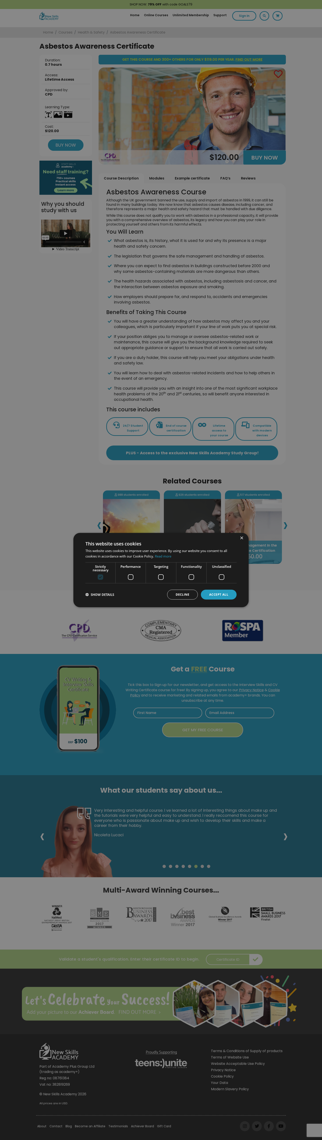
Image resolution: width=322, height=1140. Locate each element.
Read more (163, 556)
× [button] (241, 538)
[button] (99, 595)
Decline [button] (182, 594)
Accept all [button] (218, 594)
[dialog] (161, 570)
